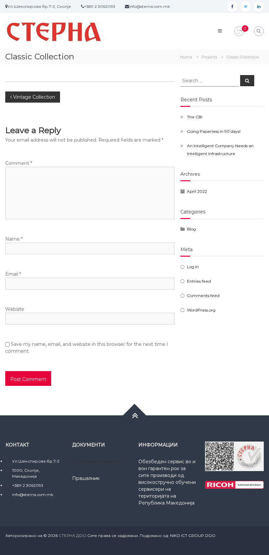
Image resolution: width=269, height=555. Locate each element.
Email (13, 274)
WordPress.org (201, 309)
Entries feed (199, 281)
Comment (18, 163)
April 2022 (197, 191)
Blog (191, 229)
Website (14, 309)
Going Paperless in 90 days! (213, 131)
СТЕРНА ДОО (72, 535)
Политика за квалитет (98, 462)
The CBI (194, 116)
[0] (239, 31)
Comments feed (203, 295)
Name (14, 239)
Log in (193, 266)
